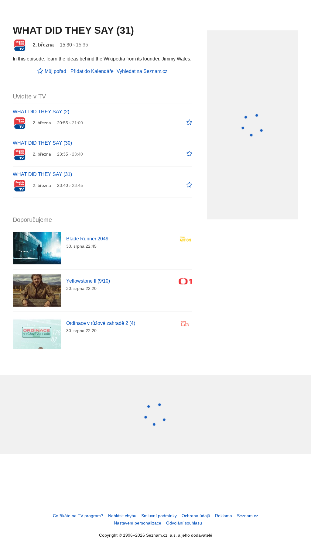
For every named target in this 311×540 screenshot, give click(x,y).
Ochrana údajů (196, 515)
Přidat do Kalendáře (92, 71)
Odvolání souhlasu (184, 523)
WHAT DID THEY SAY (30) (42, 143)
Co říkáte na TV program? (78, 515)
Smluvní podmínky (159, 515)
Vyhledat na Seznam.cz (142, 71)
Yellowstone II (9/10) (88, 281)
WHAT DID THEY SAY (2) (41, 111)
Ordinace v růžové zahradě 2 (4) (100, 323)
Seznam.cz (247, 515)
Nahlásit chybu (122, 515)
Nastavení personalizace (137, 523)
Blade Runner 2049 (87, 238)
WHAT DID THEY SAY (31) (42, 174)
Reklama (223, 515)
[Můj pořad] (189, 122)
